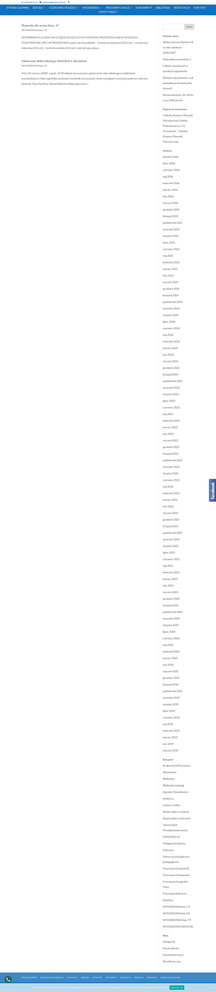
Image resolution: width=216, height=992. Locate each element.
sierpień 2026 (170, 156)
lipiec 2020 (169, 631)
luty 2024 (168, 354)
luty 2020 (168, 664)
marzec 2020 (170, 658)
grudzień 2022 (171, 447)
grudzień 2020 (171, 598)
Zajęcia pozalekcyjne (170, 977)
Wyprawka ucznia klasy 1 (177, 59)
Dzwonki (85, 977)
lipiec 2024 (169, 321)
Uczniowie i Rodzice (62, 8)
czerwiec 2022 (171, 480)
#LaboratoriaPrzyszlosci (176, 765)
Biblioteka (163, 8)
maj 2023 (168, 414)
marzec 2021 (170, 579)
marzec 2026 (170, 189)
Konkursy (168, 798)
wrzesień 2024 (171, 308)
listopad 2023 (170, 374)
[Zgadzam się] (212, 987)
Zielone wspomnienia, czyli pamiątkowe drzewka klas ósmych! (178, 83)
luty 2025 (168, 275)
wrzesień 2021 (171, 539)
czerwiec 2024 (171, 328)
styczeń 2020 (170, 671)
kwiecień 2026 (171, 183)
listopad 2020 (170, 605)
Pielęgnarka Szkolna (174, 843)
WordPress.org (171, 961)
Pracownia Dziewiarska (176, 875)
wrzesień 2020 (171, 618)
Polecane (168, 850)
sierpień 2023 (170, 394)
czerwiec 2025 (171, 249)
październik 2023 (172, 381)
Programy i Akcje (117, 8)
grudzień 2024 (171, 288)
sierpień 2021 (170, 546)
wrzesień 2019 (171, 697)
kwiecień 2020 (171, 651)
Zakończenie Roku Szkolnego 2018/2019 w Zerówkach (54, 61)
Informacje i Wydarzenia (52, 977)
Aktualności (169, 772)
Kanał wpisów (171, 948)
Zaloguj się (169, 941)
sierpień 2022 (170, 473)
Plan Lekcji (72, 977)
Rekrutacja (182, 8)
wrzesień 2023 (171, 387)
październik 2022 (172, 460)
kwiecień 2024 (171, 341)
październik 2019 (172, 691)
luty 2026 (168, 196)
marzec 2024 (170, 348)
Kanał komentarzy (173, 954)
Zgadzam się (177, 987)
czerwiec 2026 (171, 170)
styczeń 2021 (170, 592)
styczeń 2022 (170, 513)
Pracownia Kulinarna (174, 893)
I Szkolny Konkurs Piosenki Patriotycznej (175, 136)
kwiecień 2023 (171, 420)
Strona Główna (18, 8)
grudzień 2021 (171, 519)
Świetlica (168, 900)
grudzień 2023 (171, 367)
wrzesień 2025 (171, 229)
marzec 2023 (170, 427)
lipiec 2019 (169, 710)
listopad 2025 (170, 216)
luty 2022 (168, 506)
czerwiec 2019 (171, 717)
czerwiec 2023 (171, 407)
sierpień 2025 (170, 235)
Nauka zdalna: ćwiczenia (176, 818)
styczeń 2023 (170, 440)
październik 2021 (172, 532)
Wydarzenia (90, 8)
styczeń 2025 (170, 282)
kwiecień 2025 (171, 262)
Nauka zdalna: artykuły (176, 811)
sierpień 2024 (170, 315)
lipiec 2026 (169, 163)
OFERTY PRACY (108, 12)
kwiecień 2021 (171, 572)
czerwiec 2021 (171, 559)
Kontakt (200, 8)
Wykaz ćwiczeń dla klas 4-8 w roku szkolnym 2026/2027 (178, 47)
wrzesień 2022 (171, 466)
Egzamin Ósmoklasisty (175, 792)
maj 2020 (168, 644)
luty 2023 (168, 433)
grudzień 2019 (171, 677)
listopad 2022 (170, 453)
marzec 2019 (170, 737)
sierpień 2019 (170, 704)
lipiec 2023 (169, 400)
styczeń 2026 (170, 202)
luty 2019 (168, 743)
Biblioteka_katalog (173, 785)
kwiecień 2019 (171, 730)
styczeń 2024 (170, 361)
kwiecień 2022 (171, 493)
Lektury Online (171, 805)
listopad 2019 (170, 684)
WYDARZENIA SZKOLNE (178, 926)
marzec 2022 (170, 499)
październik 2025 (172, 222)
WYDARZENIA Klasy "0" (34, 30)
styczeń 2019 (170, 750)
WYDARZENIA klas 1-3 (176, 906)
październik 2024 (172, 301)
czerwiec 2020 (171, 638)
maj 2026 (168, 176)
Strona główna (29, 977)
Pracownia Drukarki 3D (176, 868)
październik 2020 (172, 611)
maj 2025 (168, 255)
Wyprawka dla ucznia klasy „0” (40, 25)
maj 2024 (168, 334)
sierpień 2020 (170, 625)
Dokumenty (144, 8)
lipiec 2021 (169, 552)
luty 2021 (168, 585)
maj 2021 (168, 565)
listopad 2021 (170, 526)
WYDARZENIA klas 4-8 (176, 913)
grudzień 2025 (171, 209)
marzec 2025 (170, 268)
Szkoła (37, 8)
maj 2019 (168, 724)
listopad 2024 (170, 295)
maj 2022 (168, 486)
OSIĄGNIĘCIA (171, 836)
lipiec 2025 (169, 242)
